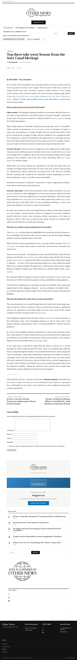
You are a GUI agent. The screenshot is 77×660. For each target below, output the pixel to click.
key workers (59, 118)
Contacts (4, 644)
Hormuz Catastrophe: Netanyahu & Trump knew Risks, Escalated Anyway (39, 516)
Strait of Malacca (19, 260)
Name (9, 434)
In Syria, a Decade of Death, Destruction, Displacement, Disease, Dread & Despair (21, 401)
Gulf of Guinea (40, 313)
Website (10, 442)
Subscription (38, 22)
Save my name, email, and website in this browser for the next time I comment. (37, 446)
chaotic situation (61, 277)
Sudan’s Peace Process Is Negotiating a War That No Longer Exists (37, 542)
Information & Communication (14, 31)
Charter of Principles (30, 628)
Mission (4, 649)
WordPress (72, 657)
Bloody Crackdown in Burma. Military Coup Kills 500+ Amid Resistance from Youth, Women (57, 401)
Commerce (10, 51)
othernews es (38, 484)
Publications (63, 631)
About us (4, 651)
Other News (8, 624)
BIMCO (35, 324)
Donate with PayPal (38, 503)
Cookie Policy (28, 630)
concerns (48, 318)
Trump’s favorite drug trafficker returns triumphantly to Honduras (37, 536)
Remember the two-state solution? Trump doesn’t (31, 522)
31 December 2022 (40, 341)
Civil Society (8, 28)
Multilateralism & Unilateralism (15, 35)
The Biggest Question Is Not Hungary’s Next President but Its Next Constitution (37, 529)
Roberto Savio (6, 646)
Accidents (63, 202)
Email (9, 438)
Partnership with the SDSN (14, 39)
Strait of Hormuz (30, 257)
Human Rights (42, 28)
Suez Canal (65, 199)
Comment (11, 430)
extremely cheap (43, 129)
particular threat (30, 199)
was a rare (15, 232)
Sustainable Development (25, 28)
